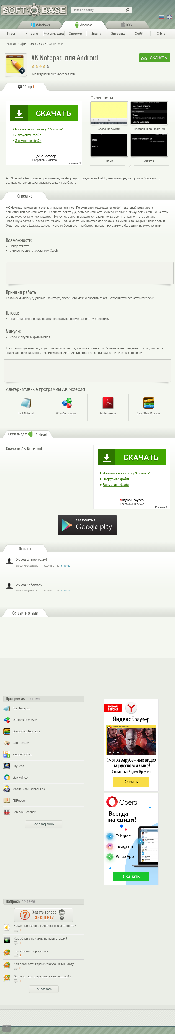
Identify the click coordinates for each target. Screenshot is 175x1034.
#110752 (66, 566)
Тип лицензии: (41, 74)
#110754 (66, 590)
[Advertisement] (90, 273)
